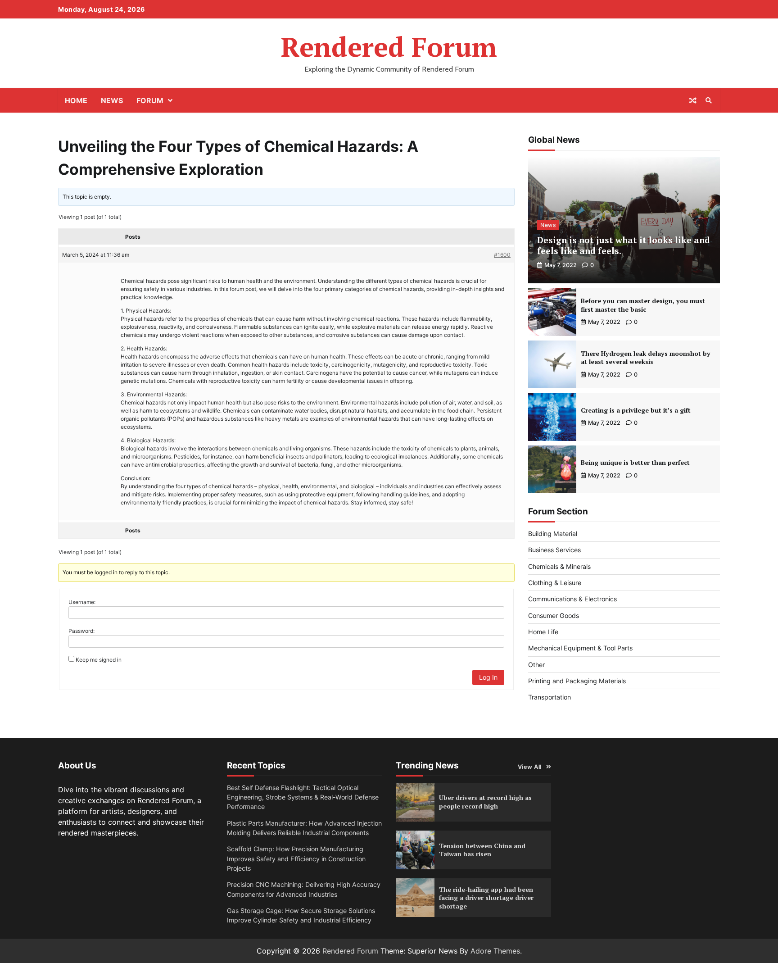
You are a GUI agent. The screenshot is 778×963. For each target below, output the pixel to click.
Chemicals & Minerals (559, 566)
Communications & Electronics (572, 599)
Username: (81, 602)
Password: (81, 630)
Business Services (554, 550)
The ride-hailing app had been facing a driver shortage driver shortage (486, 897)
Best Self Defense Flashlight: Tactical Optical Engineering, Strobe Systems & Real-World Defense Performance (303, 797)
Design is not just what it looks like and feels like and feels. (623, 245)
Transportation (549, 697)
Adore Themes (495, 950)
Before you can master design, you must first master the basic (643, 304)
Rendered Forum (389, 46)
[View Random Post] (693, 100)
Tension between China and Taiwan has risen (482, 850)
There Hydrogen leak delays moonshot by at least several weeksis (645, 357)
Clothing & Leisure (554, 582)
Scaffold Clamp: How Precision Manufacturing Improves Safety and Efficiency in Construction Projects (296, 858)
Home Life (543, 632)
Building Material (552, 533)
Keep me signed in (99, 659)
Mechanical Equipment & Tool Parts (580, 648)
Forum (149, 100)
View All (530, 766)
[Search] (708, 100)
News (112, 100)
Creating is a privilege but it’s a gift (636, 410)
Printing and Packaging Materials (577, 681)
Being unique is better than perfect (635, 462)
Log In (488, 677)
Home (76, 100)
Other (536, 664)
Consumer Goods (553, 615)
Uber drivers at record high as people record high (485, 801)
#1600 (502, 254)
